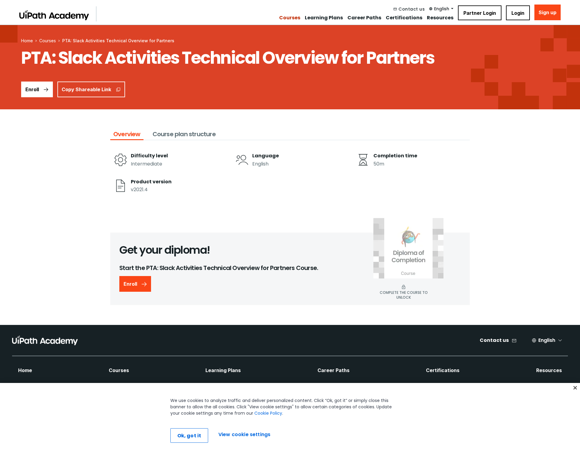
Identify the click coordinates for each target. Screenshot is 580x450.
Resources (440, 17)
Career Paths (364, 17)
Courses (289, 17)
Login (517, 13)
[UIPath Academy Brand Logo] (45, 340)
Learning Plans (324, 17)
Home (25, 370)
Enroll (32, 89)
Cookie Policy (268, 413)
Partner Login (479, 13)
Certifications (404, 17)
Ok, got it (189, 435)
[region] (290, 416)
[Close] (575, 388)
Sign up (547, 12)
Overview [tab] (126, 134)
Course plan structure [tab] (184, 134)
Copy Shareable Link (86, 89)
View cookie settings (244, 434)
